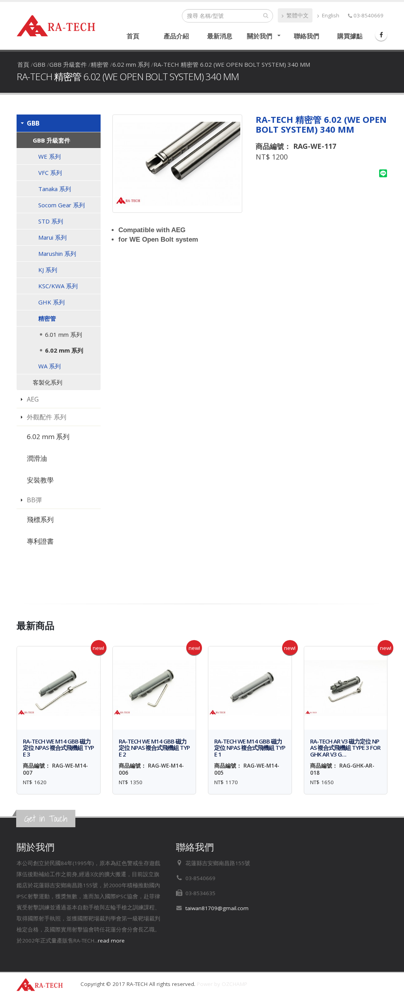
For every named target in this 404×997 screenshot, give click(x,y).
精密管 (99, 64)
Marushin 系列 (57, 253)
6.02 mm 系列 (131, 64)
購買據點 (350, 36)
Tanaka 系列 (54, 189)
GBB (39, 64)
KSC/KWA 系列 (58, 286)
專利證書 (40, 541)
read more (111, 940)
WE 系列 (49, 156)
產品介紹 (176, 36)
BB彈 (34, 500)
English (329, 15)
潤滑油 (37, 458)
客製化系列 (47, 382)
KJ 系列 (47, 270)
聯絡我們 (306, 36)
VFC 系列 (50, 172)
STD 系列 (50, 221)
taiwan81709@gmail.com (217, 908)
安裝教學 (40, 479)
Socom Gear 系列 (61, 205)
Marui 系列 (52, 237)
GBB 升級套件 (68, 64)
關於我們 (259, 36)
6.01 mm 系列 (63, 334)
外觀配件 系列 (46, 417)
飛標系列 (40, 519)
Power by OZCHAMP (222, 984)
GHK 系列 (51, 302)
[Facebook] (381, 35)
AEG (33, 399)
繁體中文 (297, 15)
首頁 (133, 36)
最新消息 (219, 36)
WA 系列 (49, 366)
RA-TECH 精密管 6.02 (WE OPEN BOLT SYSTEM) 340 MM (231, 64)
